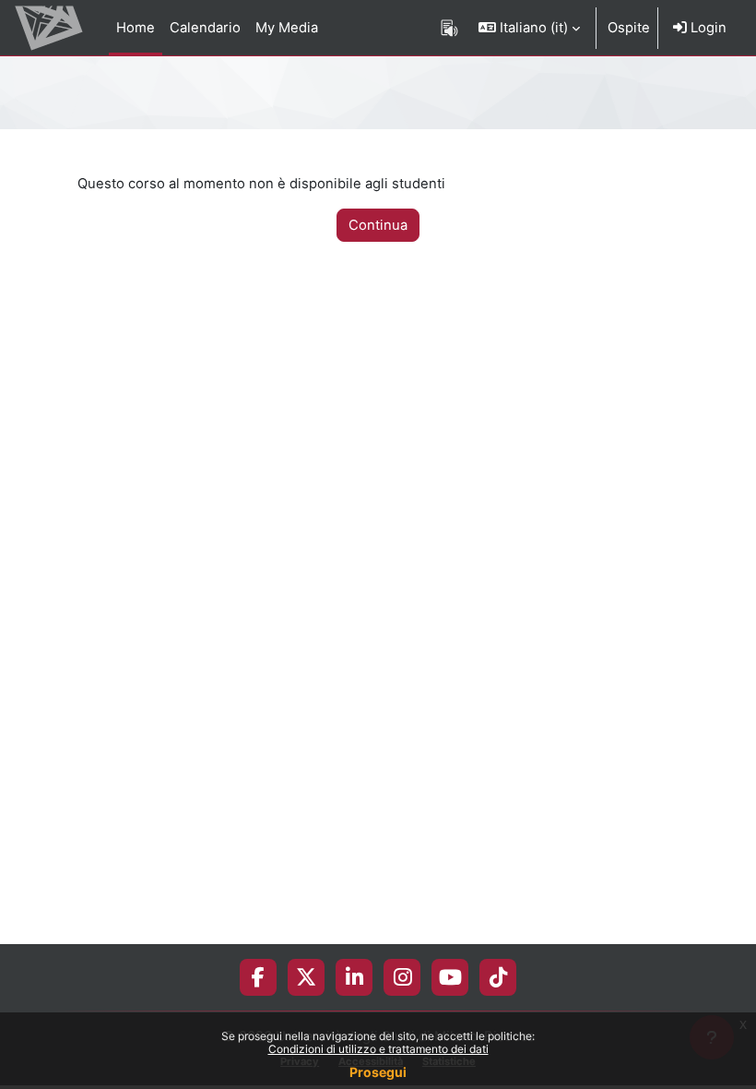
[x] (306, 977)
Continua (378, 225)
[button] (529, 27)
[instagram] (402, 977)
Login (706, 27)
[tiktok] (498, 977)
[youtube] (450, 977)
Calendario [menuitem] (205, 27)
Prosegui (378, 1072)
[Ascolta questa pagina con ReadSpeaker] (449, 27)
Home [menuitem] (135, 27)
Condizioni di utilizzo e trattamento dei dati (378, 1049)
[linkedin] (354, 977)
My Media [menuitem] (286, 27)
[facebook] (258, 977)
